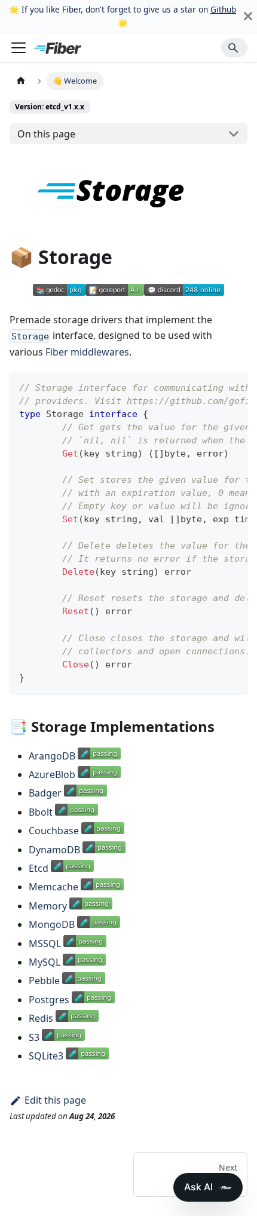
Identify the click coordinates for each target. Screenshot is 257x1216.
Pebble (44, 980)
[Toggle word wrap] (211, 386)
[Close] (248, 16)
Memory (48, 905)
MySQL (44, 962)
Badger (45, 793)
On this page (46, 133)
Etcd (38, 868)
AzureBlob (52, 774)
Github (223, 9)
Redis (41, 1018)
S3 (34, 1037)
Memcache (53, 886)
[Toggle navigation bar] (18, 48)
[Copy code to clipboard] (233, 386)
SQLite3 (46, 1055)
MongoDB (52, 924)
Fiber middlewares (87, 352)
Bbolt (41, 812)
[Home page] (21, 81)
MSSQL (45, 943)
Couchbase (54, 830)
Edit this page (55, 1100)
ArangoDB (52, 755)
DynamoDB (54, 849)
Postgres (49, 999)
